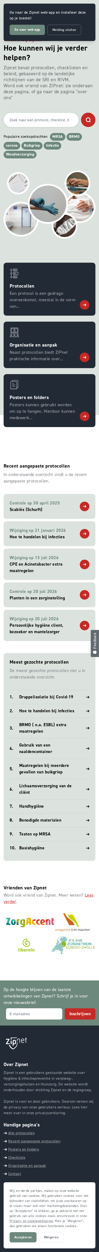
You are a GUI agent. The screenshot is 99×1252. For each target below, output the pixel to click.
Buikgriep (32, 145)
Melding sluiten (64, 30)
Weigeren (51, 1237)
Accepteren (23, 1237)
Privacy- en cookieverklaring (31, 1221)
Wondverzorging (20, 154)
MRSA (57, 136)
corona (12, 145)
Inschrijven (80, 1014)
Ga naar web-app (27, 29)
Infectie (52, 145)
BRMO (74, 136)
